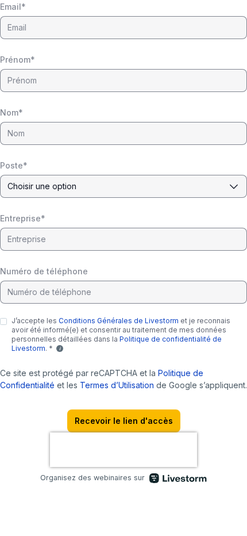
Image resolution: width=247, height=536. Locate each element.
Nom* (11, 112)
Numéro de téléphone (44, 271)
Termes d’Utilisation (117, 385)
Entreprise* (22, 218)
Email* (13, 7)
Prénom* (17, 59)
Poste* (14, 165)
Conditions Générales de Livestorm (119, 320)
